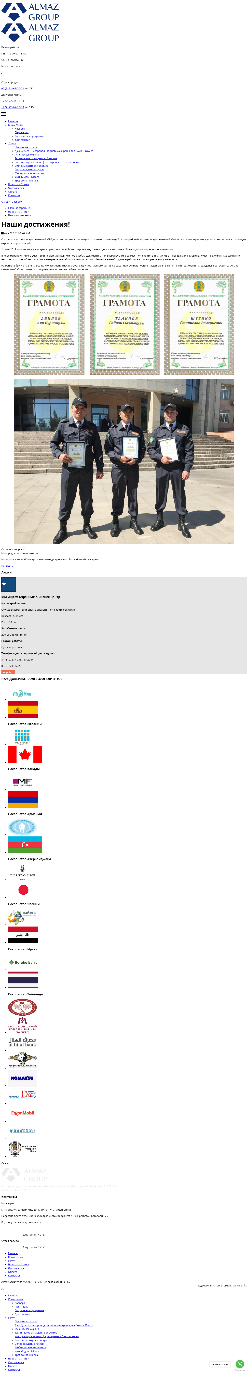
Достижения (22, 139)
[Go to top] (2, 1289)
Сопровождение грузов (29, 169)
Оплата (12, 191)
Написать (7, 565)
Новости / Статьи (18, 184)
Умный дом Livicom (27, 176)
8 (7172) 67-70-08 (12, 1234)
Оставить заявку (11, 201)
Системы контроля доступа (31, 165)
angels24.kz (240, 1285)
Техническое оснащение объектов (36, 158)
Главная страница (19, 207)
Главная (13, 121)
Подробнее (8, 672)
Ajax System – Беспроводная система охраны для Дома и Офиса (54, 150)
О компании (15, 125)
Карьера (20, 128)
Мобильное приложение (30, 173)
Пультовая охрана (26, 147)
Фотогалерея (16, 188)
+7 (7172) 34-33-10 (12, 101)
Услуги (12, 143)
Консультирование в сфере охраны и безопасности (47, 162)
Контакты (14, 195)
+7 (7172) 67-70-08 (12, 88)
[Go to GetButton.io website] (240, 1370)
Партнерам (22, 132)
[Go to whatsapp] (240, 1364)
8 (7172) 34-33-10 (11, 1228)
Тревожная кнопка (26, 180)
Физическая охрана (27, 154)
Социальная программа (29, 136)
